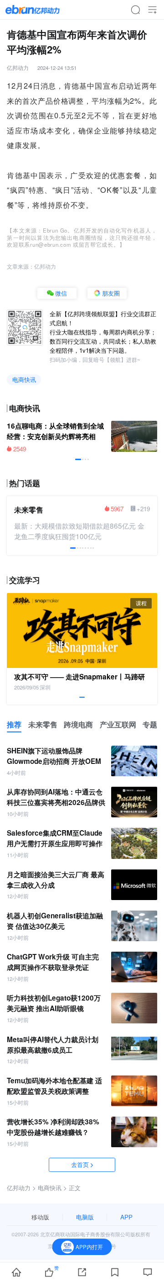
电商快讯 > (52, 1187)
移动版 (40, 1217)
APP (126, 1217)
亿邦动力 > (21, 1187)
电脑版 (85, 1217)
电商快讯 (24, 379)
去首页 (80, 1164)
